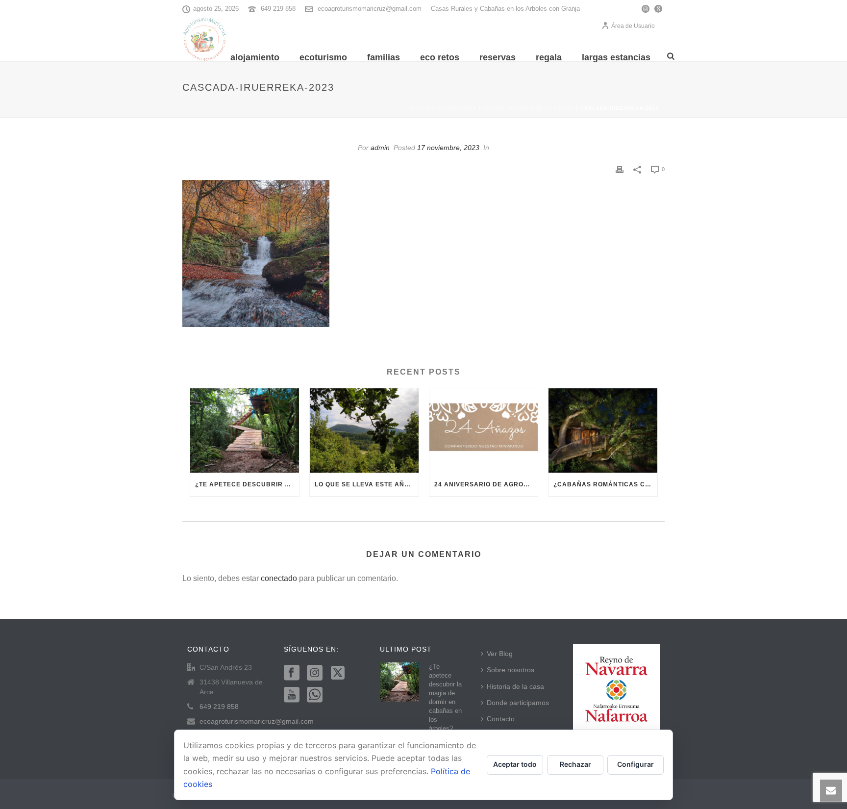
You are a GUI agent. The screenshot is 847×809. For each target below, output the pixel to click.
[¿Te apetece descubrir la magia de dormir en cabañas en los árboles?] (244, 430)
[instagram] (315, 673)
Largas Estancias (616, 57)
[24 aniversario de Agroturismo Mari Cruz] (483, 430)
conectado (279, 578)
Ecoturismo (323, 57)
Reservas (497, 57)
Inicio (416, 108)
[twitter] (338, 673)
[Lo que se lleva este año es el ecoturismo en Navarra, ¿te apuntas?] (364, 430)
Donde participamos (518, 703)
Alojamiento (254, 57)
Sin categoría (453, 108)
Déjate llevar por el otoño (528, 108)
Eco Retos (439, 57)
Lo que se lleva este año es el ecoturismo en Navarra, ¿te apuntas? (367, 484)
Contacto (501, 719)
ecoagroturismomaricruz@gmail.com (370, 8)
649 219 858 (278, 8)
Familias (383, 57)
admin (380, 148)
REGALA (549, 57)
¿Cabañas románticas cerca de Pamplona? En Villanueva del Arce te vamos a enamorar (605, 484)
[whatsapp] (315, 695)
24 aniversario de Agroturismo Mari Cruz (486, 484)
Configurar (635, 764)
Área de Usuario (633, 26)
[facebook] (291, 673)
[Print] (619, 169)
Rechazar (575, 764)
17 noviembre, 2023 (448, 148)
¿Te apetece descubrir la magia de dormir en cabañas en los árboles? (247, 484)
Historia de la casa (515, 686)
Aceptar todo (515, 764)
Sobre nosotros (510, 670)
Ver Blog (500, 653)
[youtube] (291, 695)
